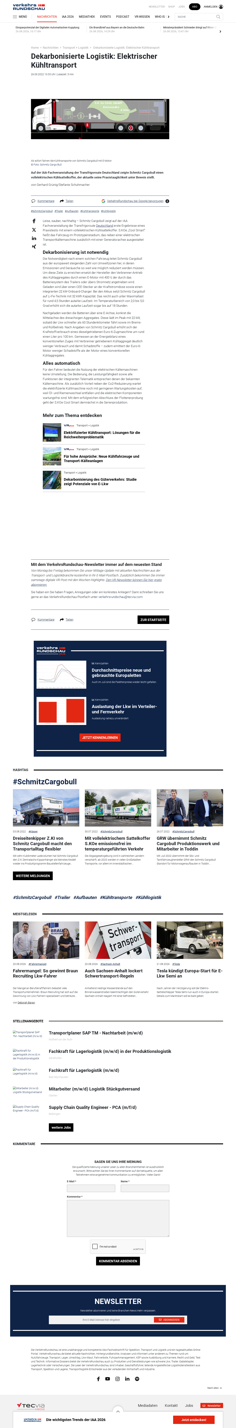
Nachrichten (47, 16)
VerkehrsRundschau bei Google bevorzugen (135, 201)
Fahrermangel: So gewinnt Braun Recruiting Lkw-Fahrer (45, 973)
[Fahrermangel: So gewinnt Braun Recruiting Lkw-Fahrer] (46, 940)
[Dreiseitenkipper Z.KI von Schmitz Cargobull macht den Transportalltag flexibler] (46, 808)
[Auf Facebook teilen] (34, 221)
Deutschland (104, 225)
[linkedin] (127, 1378)
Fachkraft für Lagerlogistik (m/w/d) (84, 1070)
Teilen (69, 201)
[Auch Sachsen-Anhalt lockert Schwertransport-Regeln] (118, 940)
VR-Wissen (142, 16)
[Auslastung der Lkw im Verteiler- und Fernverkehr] (61, 711)
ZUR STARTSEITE (153, 620)
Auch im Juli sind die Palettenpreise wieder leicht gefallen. (124, 682)
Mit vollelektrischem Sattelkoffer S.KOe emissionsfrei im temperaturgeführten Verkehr (117, 844)
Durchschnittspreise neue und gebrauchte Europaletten (121, 673)
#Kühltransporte (116, 897)
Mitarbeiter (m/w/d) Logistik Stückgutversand (94, 1089)
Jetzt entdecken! (193, 1420)
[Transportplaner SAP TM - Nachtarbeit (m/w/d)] (28, 1034)
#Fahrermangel (37, 964)
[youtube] (107, 1378)
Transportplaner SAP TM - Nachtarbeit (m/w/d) (96, 1033)
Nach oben (213, 1388)
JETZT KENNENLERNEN (100, 738)
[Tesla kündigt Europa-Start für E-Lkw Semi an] (190, 940)
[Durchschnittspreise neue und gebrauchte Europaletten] (61, 675)
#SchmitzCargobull (45, 782)
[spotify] (137, 1378)
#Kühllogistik (148, 897)
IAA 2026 (68, 16)
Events (105, 16)
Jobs (181, 6)
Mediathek (87, 16)
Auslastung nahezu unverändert (110, 718)
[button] (118, 1408)
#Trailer (62, 897)
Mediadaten (147, 1405)
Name (124, 1181)
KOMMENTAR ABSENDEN (118, 1261)
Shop (171, 6)
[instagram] (117, 1378)
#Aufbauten (84, 897)
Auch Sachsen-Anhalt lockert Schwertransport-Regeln (114, 973)
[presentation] (220, 31)
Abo (194, 6)
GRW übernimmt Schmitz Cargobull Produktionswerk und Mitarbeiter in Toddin (188, 844)
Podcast (122, 16)
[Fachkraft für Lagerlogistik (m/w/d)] (28, 1071)
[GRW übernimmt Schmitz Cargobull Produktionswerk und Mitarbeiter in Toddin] (190, 808)
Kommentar (74, 1196)
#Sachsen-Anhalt (110, 964)
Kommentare (46, 201)
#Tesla (176, 964)
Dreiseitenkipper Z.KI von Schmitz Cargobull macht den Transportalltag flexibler (42, 844)
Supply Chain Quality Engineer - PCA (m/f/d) (92, 1107)
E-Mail (70, 1181)
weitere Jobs (61, 1127)
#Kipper (33, 831)
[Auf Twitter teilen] (34, 229)
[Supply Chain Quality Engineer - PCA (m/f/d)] (28, 1108)
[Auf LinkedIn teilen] (34, 238)
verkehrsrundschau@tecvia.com (120, 597)
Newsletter (157, 6)
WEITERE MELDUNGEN (33, 876)
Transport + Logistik (75, 47)
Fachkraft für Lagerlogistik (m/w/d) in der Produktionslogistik (110, 1051)
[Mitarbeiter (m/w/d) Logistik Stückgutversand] (28, 1089)
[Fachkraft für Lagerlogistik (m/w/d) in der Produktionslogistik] (28, 1054)
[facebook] (98, 1378)
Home (35, 47)
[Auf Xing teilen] (34, 246)
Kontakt (171, 1405)
